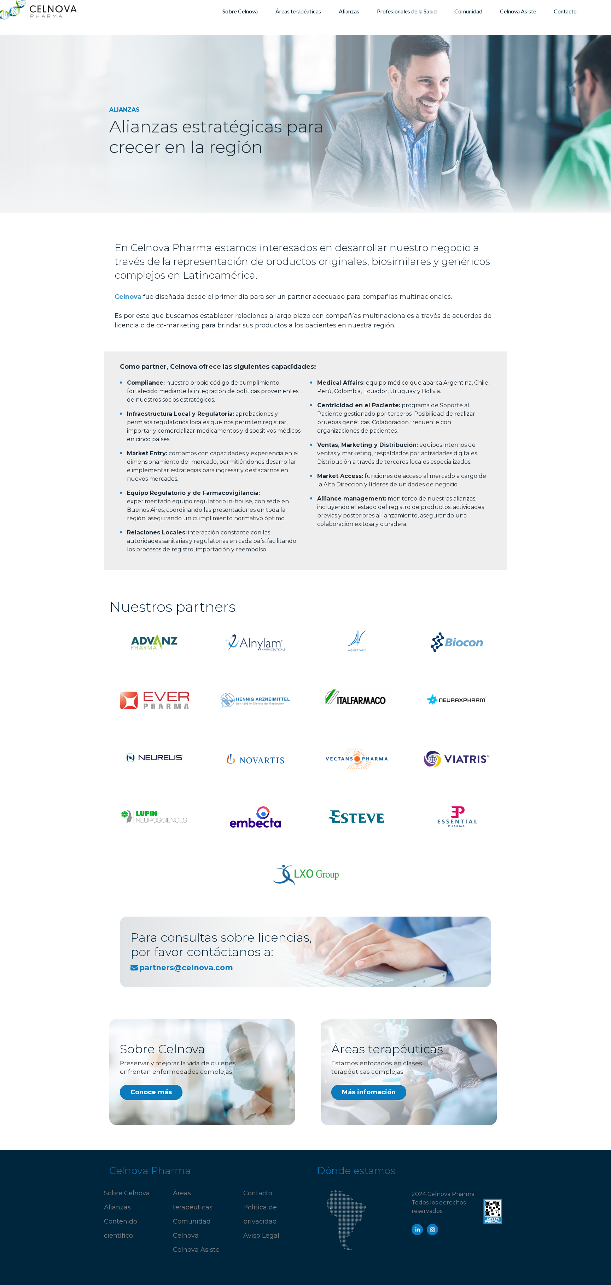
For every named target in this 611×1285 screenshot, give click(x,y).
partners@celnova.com (186, 967)
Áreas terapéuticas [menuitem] (298, 11)
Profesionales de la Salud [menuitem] (407, 11)
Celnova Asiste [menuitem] (518, 11)
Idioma (591, 11)
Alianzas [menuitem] (349, 11)
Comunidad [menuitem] (468, 11)
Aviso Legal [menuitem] (261, 1235)
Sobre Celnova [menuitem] (240, 11)
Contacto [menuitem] (565, 11)
